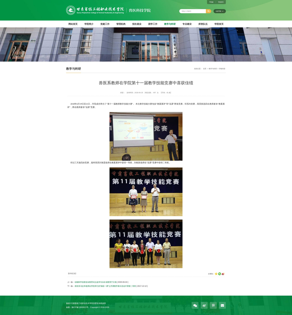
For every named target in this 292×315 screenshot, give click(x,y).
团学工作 (152, 24)
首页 (204, 69)
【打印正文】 (72, 273)
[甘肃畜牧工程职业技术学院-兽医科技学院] (108, 7)
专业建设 (187, 24)
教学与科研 (170, 24)
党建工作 (105, 24)
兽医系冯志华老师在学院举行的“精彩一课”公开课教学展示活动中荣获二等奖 (105, 286)
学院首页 (219, 24)
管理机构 (120, 24)
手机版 (211, 2)
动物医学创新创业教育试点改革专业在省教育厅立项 (96, 282)
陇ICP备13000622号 (80, 307)
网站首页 (73, 24)
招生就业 (136, 24)
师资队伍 (203, 24)
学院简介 (89, 24)
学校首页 (221, 2)
